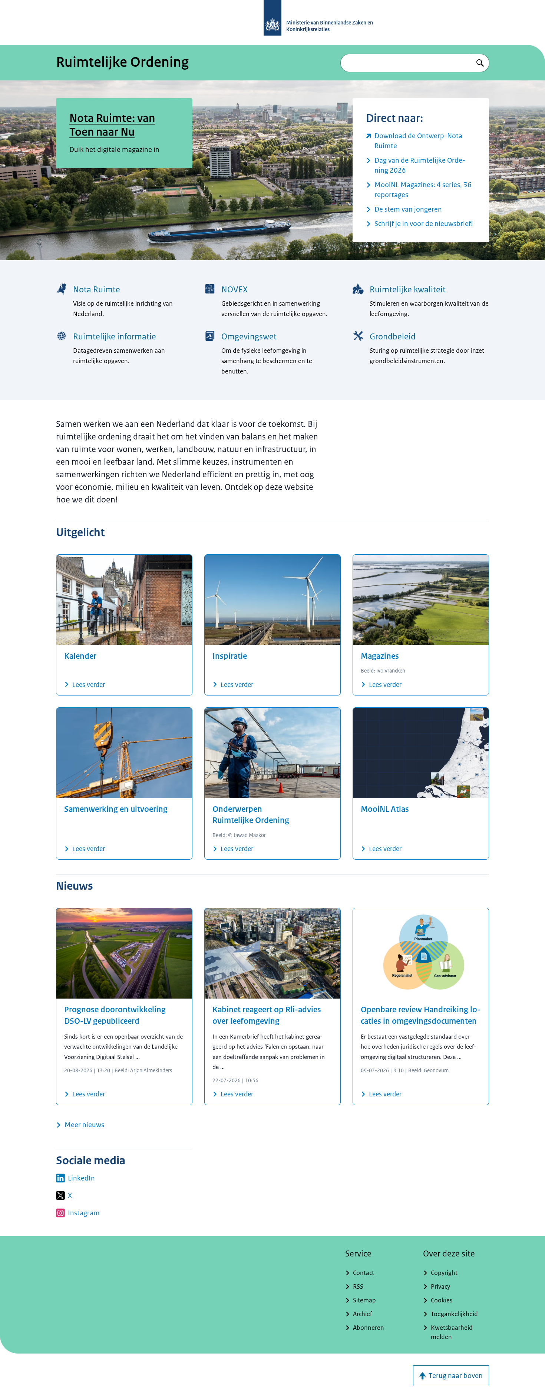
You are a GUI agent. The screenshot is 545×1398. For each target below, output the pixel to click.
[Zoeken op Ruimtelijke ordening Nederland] (480, 63)
